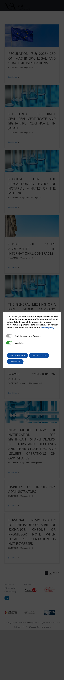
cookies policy (47, 327)
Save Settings (15, 361)
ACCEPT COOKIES (17, 355)
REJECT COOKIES (39, 355)
